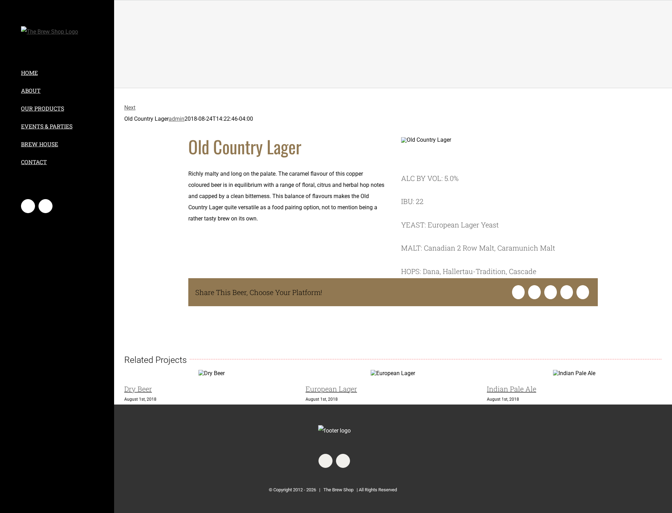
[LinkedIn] (550, 292)
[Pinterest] (582, 292)
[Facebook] (518, 292)
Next (129, 107)
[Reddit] (566, 292)
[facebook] (325, 461)
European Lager (331, 388)
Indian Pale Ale (511, 388)
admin (176, 118)
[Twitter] (534, 292)
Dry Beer (138, 388)
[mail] (343, 461)
